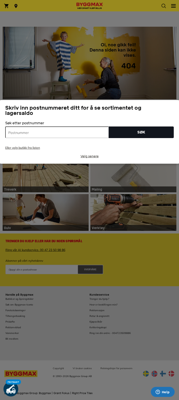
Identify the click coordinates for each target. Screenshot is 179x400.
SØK (141, 132)
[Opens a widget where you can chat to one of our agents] (163, 392)
